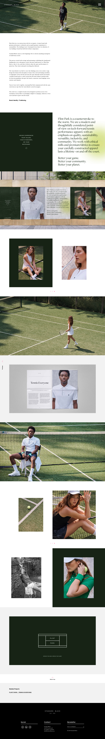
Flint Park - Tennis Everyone (20, 692)
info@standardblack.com (49, 731)
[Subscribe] (83, 727)
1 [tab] (50, 291)
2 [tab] (52, 291)
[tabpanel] (52, 262)
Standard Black (11, 5)
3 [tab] (54, 291)
